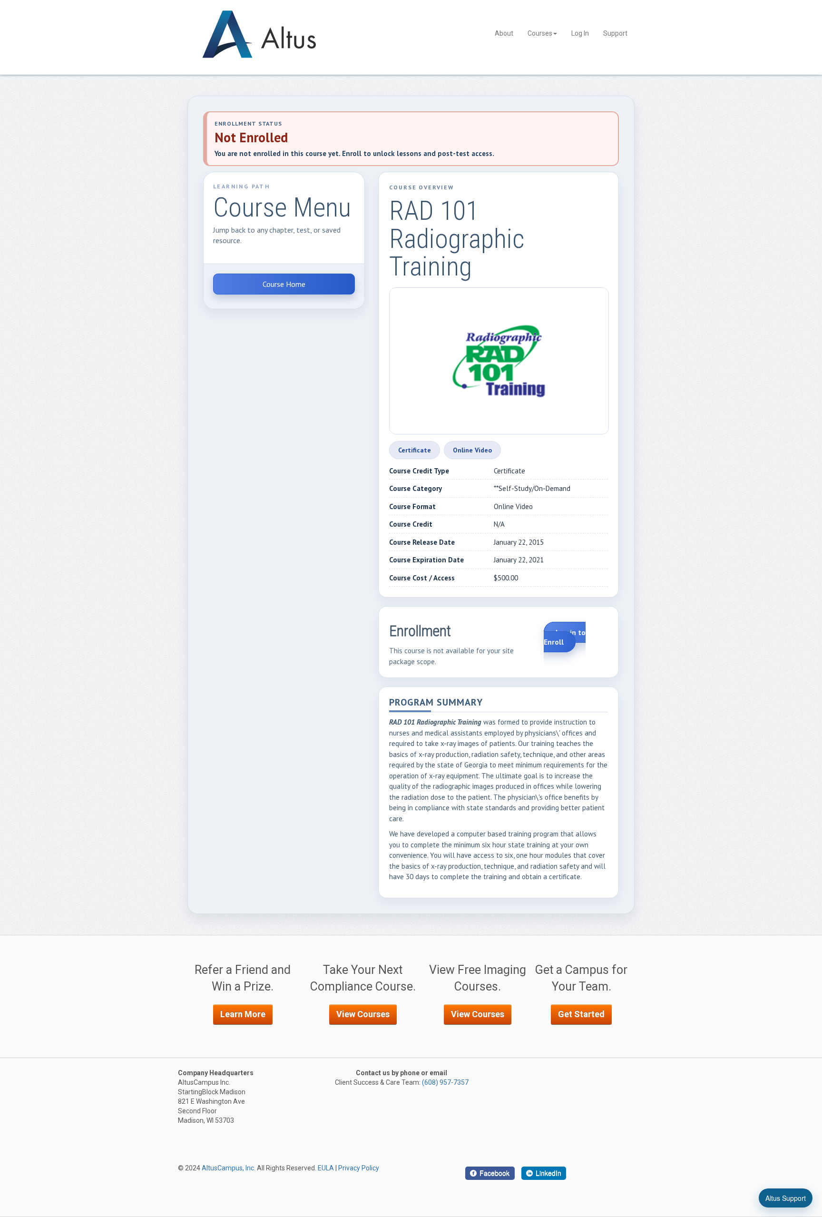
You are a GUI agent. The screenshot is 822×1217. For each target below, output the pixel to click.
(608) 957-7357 (445, 1082)
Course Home (284, 284)
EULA (326, 1168)
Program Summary (436, 702)
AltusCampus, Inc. (228, 1168)
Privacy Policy (358, 1168)
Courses (540, 33)
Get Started (581, 1014)
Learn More (242, 1014)
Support (615, 33)
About (504, 33)
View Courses (363, 1014)
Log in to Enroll (565, 637)
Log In (580, 33)
